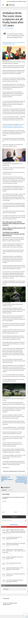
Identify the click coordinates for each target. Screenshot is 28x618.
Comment (4, 501)
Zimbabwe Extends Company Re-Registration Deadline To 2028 (7, 478)
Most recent (4, 526)
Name (3, 512)
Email (15, 512)
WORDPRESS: (4, 490)
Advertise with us (14, 524)
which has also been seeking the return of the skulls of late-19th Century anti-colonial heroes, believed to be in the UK (13, 126)
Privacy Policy (6, 598)
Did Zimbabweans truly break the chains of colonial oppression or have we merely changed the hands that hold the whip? (21, 480)
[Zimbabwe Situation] (10, 6)
